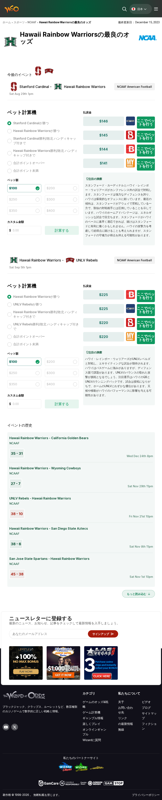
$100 (13, 188)
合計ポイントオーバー (29, 163)
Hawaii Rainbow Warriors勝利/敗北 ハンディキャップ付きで (45, 153)
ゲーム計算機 (91, 712)
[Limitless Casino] (26, 663)
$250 (13, 199)
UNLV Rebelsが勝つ (27, 304)
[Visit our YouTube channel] (6, 727)
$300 (51, 199)
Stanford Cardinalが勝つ (31, 123)
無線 (121, 729)
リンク (122, 718)
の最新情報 (125, 724)
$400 (51, 211)
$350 (13, 211)
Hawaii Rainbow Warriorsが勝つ (36, 131)
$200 (51, 188)
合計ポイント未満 (26, 171)
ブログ (146, 707)
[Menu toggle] (155, 9)
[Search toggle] (124, 9)
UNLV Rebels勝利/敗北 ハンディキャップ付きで (46, 326)
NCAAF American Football (134, 86)
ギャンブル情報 (93, 718)
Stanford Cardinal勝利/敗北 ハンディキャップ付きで (44, 140)
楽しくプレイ (91, 724)
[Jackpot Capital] (63, 663)
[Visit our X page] (14, 727)
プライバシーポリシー (146, 794)
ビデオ (146, 702)
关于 (121, 702)
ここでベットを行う (146, 122)
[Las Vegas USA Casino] (101, 663)
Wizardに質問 (92, 740)
